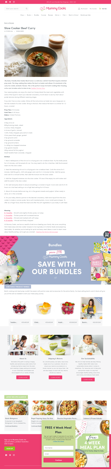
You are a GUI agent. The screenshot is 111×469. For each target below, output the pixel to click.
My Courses (93, 8)
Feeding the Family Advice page (47, 232)
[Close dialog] (107, 422)
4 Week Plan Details (58, 441)
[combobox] (16, 9)
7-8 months (8, 215)
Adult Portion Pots (62, 322)
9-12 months (8, 220)
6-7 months (8, 213)
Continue (58, 460)
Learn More (23, 377)
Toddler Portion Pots (38, 88)
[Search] (27, 9)
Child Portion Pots (38, 322)
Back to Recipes (9, 23)
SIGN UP (10, 448)
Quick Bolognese (11, 418)
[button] (22, 15)
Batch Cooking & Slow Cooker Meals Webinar (86, 322)
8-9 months (8, 218)
